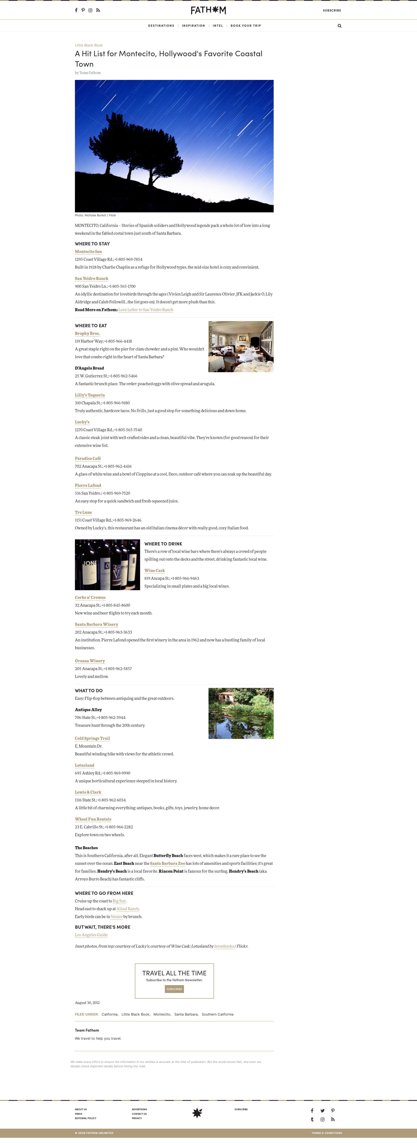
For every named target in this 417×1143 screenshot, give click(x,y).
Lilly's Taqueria (90, 395)
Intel (218, 25)
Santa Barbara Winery (96, 625)
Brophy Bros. (87, 334)
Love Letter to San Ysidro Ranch (145, 310)
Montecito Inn (88, 252)
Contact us (139, 1113)
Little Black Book (89, 45)
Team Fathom (90, 73)
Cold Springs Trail (92, 739)
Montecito (162, 1014)
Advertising (139, 1109)
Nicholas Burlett (95, 215)
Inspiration (193, 25)
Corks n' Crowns (90, 598)
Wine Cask (154, 571)
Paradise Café (88, 459)
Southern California (217, 1014)
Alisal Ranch (127, 909)
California (109, 1014)
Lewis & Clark (88, 792)
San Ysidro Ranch (91, 279)
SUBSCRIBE (174, 989)
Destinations (161, 25)
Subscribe (332, 10)
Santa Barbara (186, 1014)
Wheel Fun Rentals (93, 819)
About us (81, 1109)
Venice (117, 917)
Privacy (137, 1118)
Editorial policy (85, 1118)
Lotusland (84, 766)
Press (78, 1113)
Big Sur (119, 901)
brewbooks (224, 946)
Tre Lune (83, 513)
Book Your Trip (246, 25)
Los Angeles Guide (91, 935)
